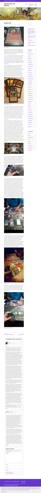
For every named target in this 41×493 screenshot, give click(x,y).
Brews (29, 135)
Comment (7, 453)
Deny (5, 491)
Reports (29, 143)
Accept (2, 491)
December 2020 (30, 78)
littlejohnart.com (16, 481)
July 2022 (29, 68)
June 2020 (29, 87)
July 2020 (29, 85)
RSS (24, 483)
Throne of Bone (8, 71)
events (29, 139)
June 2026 (29, 51)
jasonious (10, 24)
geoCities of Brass (9, 4)
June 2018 (29, 124)
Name (7, 464)
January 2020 (30, 95)
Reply (6, 408)
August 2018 (30, 122)
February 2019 (30, 112)
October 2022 (30, 66)
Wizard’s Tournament (8, 60)
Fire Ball (29, 141)
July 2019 (29, 103)
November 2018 (30, 118)
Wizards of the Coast (13, 485)
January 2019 (30, 114)
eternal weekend (30, 137)
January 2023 (30, 62)
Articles (15, 24)
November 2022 (30, 64)
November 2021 (30, 76)
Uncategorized (30, 147)
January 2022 (30, 74)
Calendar (35, 5)
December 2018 (30, 116)
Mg (9, 342)
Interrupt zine (30, 5)
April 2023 (29, 60)
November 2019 (30, 97)
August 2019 (30, 101)
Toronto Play (18, 24)
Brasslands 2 (30, 40)
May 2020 (29, 89)
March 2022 (30, 72)
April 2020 (29, 91)
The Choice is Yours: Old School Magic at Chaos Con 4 (31, 37)
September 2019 (30, 99)
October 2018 (30, 120)
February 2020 (30, 93)
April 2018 (29, 126)
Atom (22, 483)
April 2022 (29, 70)
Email (7, 467)
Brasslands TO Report (31, 45)
